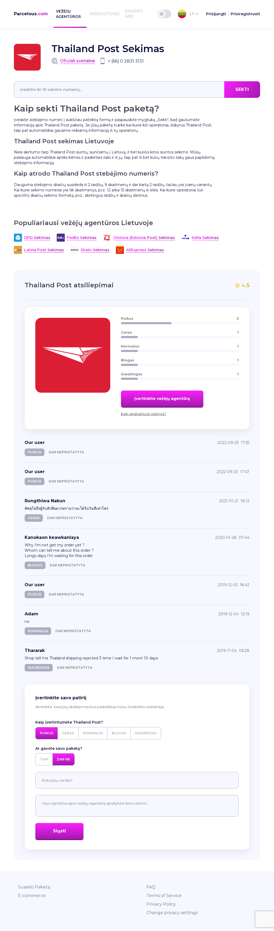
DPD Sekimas (37, 237)
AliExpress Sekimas (145, 250)
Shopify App (134, 14)
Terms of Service (164, 895)
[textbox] (137, 89)
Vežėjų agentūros (68, 14)
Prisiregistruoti (245, 13)
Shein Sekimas (95, 250)
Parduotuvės (104, 13)
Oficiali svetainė (77, 60)
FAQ (150, 887)
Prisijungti (216, 13)
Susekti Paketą (34, 887)
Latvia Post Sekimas (44, 250)
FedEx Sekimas (82, 237)
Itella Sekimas (205, 237)
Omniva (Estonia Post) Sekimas (144, 237)
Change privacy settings (171, 912)
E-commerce (32, 895)
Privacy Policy (161, 904)
